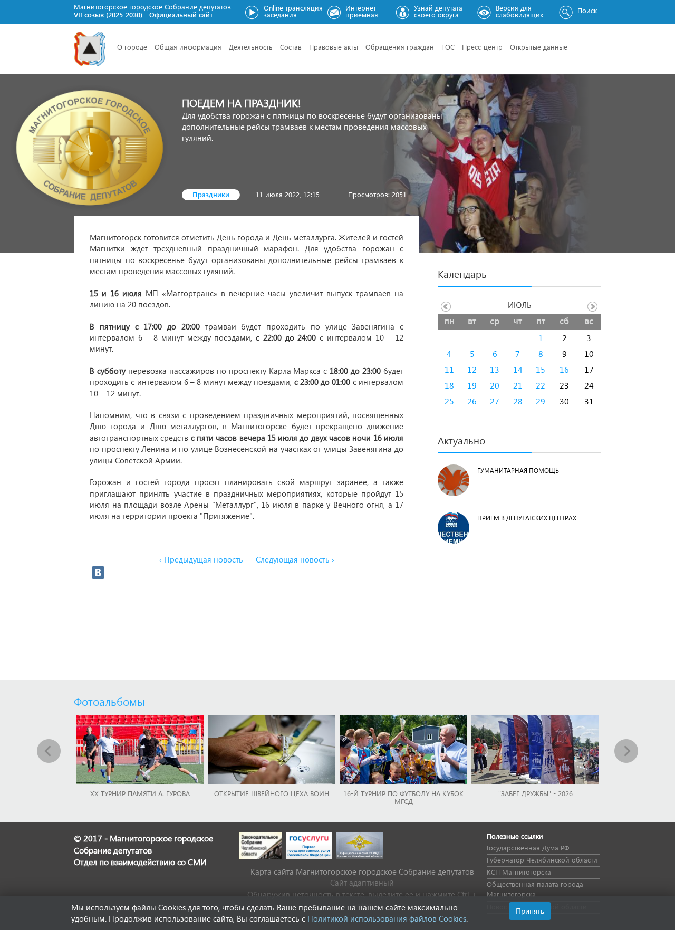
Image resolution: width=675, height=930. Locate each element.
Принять (530, 911)
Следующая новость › (295, 559)
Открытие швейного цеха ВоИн (271, 793)
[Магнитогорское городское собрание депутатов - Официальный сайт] (89, 49)
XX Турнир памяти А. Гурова (140, 793)
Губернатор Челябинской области (542, 859)
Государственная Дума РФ (528, 847)
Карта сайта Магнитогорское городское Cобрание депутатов (362, 871)
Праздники (210, 194)
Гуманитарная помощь (518, 470)
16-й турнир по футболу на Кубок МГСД (403, 797)
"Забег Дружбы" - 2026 (535, 793)
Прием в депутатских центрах (526, 518)
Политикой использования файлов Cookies (386, 918)
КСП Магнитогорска (519, 871)
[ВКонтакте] (98, 572)
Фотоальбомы (109, 701)
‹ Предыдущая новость (201, 559)
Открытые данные (538, 46)
